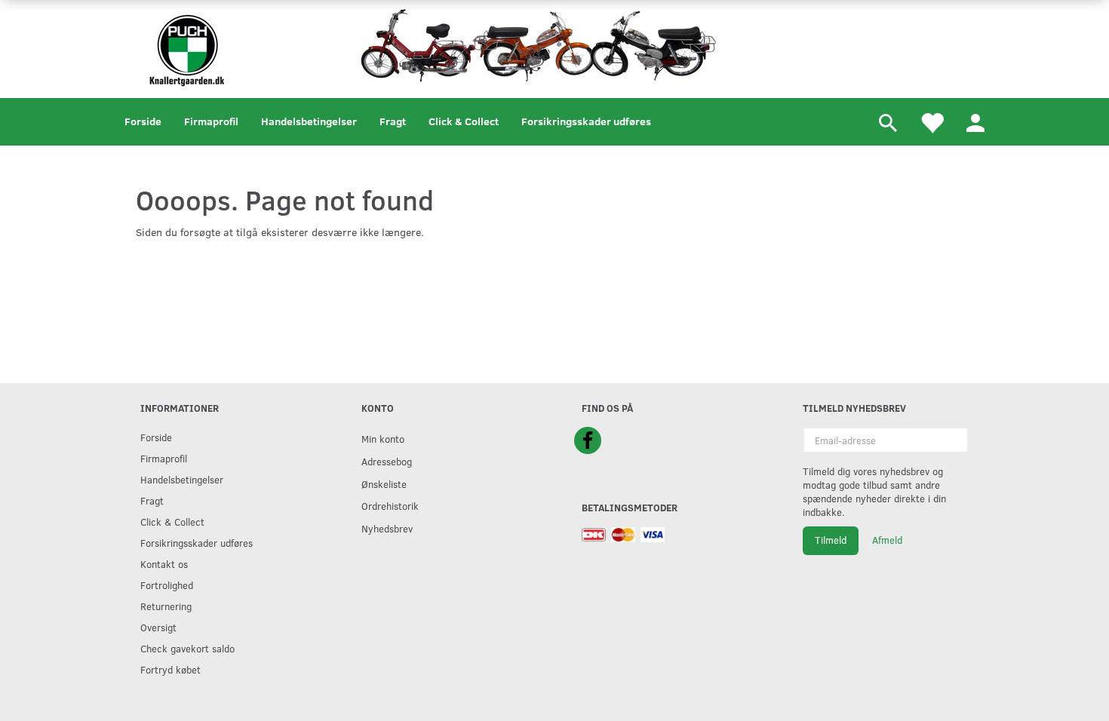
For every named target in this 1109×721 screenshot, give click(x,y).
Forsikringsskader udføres (586, 121)
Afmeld (887, 540)
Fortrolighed (166, 584)
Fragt (392, 121)
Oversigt (158, 627)
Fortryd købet (170, 669)
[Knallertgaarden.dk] (187, 47)
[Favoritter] (931, 122)
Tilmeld (830, 540)
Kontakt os (164, 563)
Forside (142, 121)
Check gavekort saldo (187, 648)
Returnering (166, 606)
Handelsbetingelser (309, 121)
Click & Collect (464, 121)
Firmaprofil (211, 121)
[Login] (975, 122)
